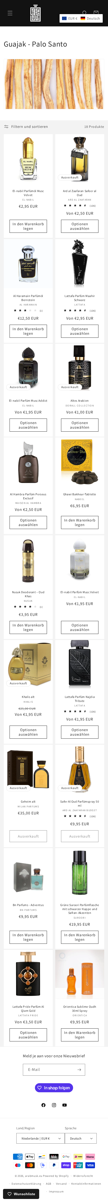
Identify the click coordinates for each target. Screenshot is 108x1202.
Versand (61, 1183)
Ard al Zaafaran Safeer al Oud (79, 193)
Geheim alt (28, 801)
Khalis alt (28, 697)
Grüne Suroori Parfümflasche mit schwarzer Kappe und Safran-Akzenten (79, 909)
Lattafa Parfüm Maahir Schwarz (80, 298)
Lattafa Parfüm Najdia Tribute (80, 699)
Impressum (56, 1191)
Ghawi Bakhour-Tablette (79, 494)
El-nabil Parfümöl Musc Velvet (28, 193)
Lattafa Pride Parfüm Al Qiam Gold (28, 1008)
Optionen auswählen (79, 226)
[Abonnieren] (79, 1070)
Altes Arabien (80, 400)
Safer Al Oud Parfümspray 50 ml (79, 803)
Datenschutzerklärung (26, 1183)
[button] (10, 13)
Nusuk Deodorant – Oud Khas (28, 594)
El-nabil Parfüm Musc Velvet (80, 592)
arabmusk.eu (33, 1176)
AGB (48, 1183)
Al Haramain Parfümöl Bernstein (28, 298)
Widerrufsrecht (83, 1176)
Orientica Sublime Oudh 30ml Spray (79, 1008)
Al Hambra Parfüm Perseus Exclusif (28, 496)
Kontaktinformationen (86, 1183)
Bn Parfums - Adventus (28, 905)
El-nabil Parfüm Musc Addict (28, 400)
